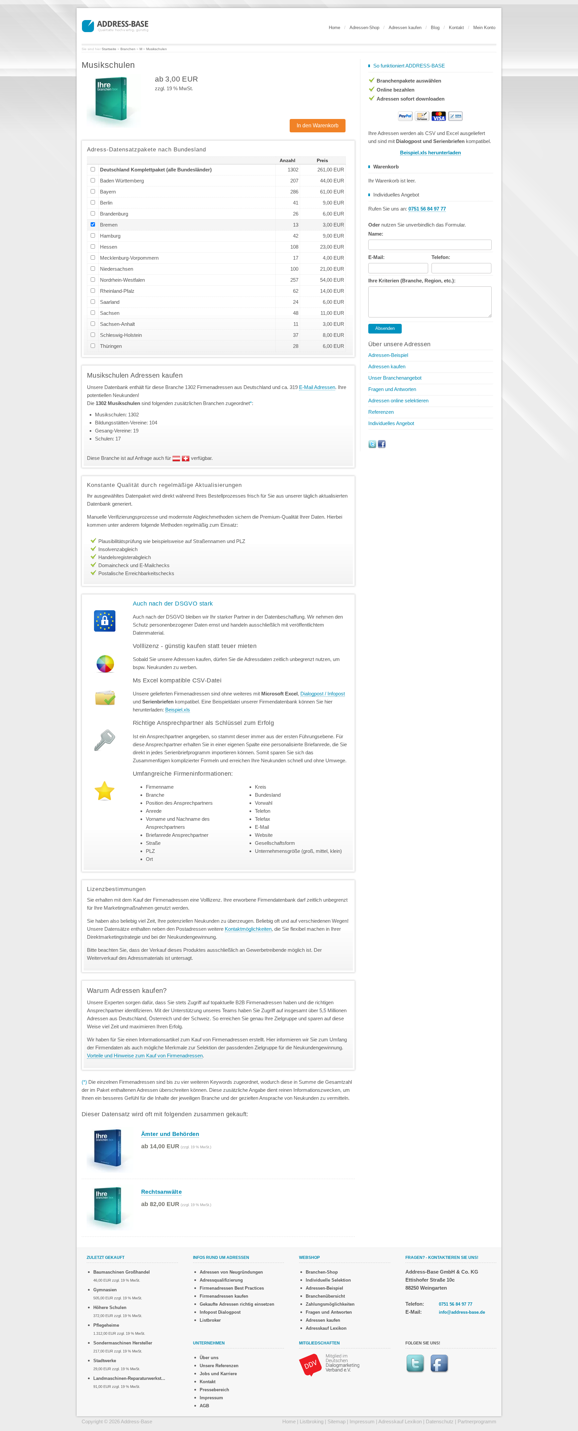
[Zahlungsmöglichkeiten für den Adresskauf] (430, 115)
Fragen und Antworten (392, 389)
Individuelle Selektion (328, 1280)
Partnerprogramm (477, 1421)
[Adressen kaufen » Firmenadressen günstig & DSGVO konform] (115, 25)
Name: (375, 234)
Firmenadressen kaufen (224, 1296)
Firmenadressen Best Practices (232, 1288)
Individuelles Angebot (391, 423)
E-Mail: (376, 257)
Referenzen (381, 412)
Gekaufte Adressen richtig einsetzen (237, 1304)
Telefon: (440, 257)
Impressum (211, 1397)
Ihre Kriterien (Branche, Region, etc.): (412, 280)
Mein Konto (484, 27)
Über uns (209, 1357)
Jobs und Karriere (218, 1373)
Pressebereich (214, 1389)
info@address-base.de (462, 1312)
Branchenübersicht (325, 1296)
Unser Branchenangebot (394, 378)
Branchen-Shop (322, 1272)
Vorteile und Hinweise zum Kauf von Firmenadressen (145, 1055)
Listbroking (311, 1421)
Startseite (109, 49)
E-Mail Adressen (317, 387)
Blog (435, 27)
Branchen (127, 49)
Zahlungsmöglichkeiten (330, 1304)
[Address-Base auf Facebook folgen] (382, 443)
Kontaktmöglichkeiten (248, 929)
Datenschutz (440, 1421)
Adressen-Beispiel (388, 355)
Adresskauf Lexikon (326, 1328)
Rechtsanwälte (161, 1192)
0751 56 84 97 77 (455, 1304)
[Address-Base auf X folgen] (372, 443)
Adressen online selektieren (398, 400)
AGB (204, 1405)
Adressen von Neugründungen (231, 1272)
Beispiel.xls (177, 709)
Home (334, 27)
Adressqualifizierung (221, 1280)
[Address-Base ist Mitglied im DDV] (329, 1364)
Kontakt (456, 27)
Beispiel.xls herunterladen (430, 152)
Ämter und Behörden (170, 1134)
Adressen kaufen (405, 27)
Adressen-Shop (364, 27)
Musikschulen (156, 49)
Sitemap (336, 1421)
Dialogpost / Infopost (322, 693)
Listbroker (210, 1320)
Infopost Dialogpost (220, 1312)
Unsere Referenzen (219, 1365)
